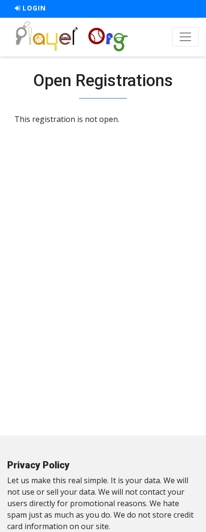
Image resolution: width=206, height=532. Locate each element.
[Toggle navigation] (185, 36)
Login (33, 8)
